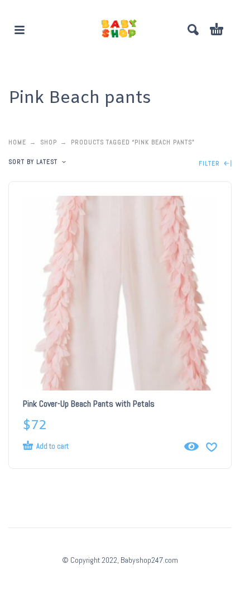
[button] (19, 30)
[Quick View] (191, 446)
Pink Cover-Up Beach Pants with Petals (89, 404)
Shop (48, 142)
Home (17, 142)
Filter (210, 163)
